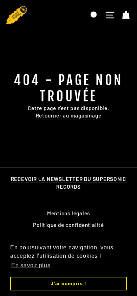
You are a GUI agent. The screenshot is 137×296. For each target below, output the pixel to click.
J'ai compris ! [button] (68, 283)
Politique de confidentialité (68, 225)
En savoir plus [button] (31, 265)
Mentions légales (68, 213)
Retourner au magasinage (69, 115)
